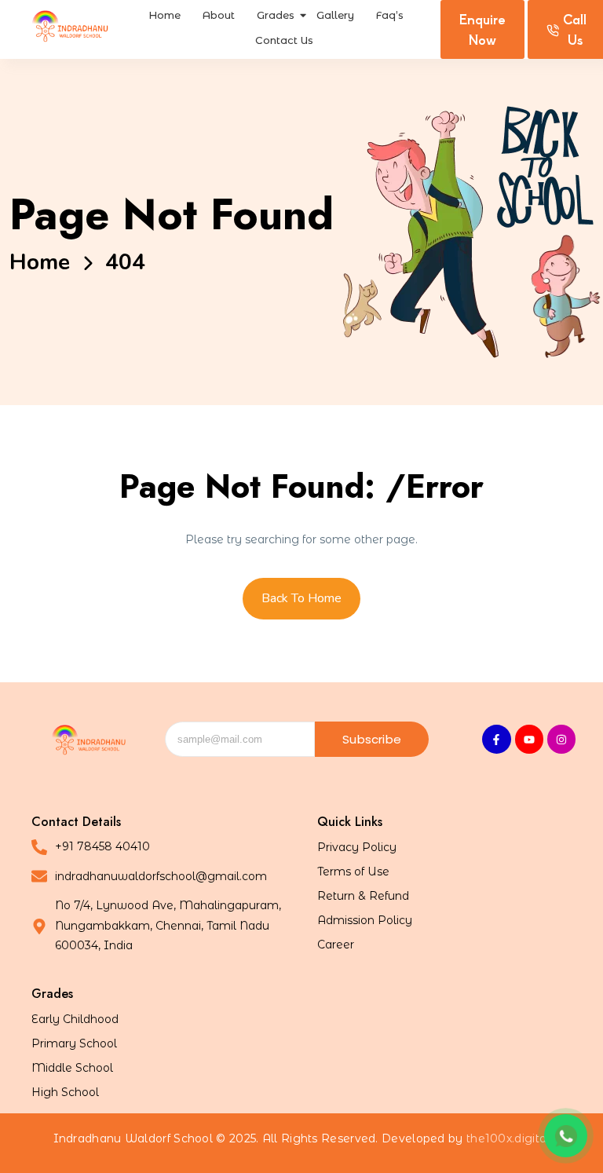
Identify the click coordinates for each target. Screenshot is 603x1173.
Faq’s (390, 15)
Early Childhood (75, 1019)
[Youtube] (529, 739)
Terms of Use (353, 871)
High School (65, 1092)
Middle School (72, 1068)
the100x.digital (508, 1138)
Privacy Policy (357, 847)
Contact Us (284, 40)
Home (164, 15)
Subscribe (371, 739)
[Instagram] (561, 739)
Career (335, 944)
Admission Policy (364, 920)
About (219, 15)
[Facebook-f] (496, 739)
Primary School (74, 1043)
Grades (275, 15)
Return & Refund (363, 896)
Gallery (335, 15)
